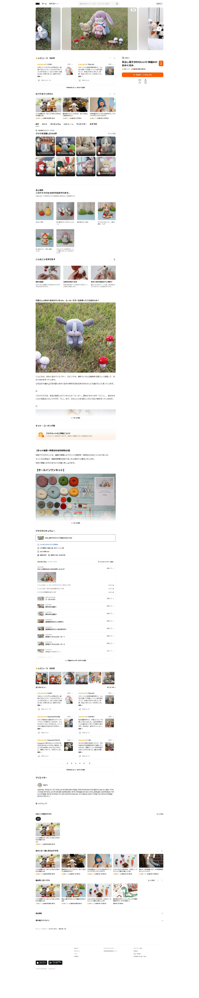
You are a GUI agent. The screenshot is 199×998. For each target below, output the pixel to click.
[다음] (90, 763)
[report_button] (72, 64)
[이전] (62, 763)
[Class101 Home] (37, 3)
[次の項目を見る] (114, 259)
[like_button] (38, 80)
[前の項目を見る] (110, 259)
